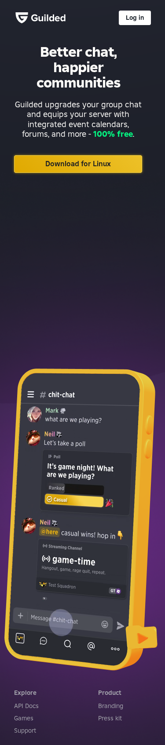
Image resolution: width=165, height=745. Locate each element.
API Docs (26, 705)
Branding (110, 705)
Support (25, 730)
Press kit (110, 718)
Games (23, 718)
